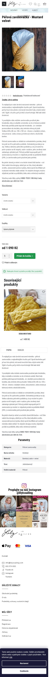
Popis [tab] (8, 350)
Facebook (9, 570)
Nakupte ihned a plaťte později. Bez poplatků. (24, 271)
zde (10, 657)
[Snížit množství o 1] (9, 257)
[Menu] (4, 4)
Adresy (5, 632)
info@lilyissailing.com (14, 563)
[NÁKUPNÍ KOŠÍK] (44, 3)
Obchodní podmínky (10, 594)
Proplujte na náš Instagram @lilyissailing (24, 491)
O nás (4, 597)
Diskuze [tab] (21, 350)
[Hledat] (35, 4)
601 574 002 (11, 566)
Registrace (6, 624)
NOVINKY (14, 10)
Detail (25, 310)
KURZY (35, 10)
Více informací (7, 186)
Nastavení (24, 663)
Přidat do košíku (24, 256)
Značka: (10, 100)
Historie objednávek (10, 628)
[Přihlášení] (38, 5)
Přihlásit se (6, 620)
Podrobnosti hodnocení (32, 96)
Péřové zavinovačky (29, 447)
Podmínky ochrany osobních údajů (15, 601)
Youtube (9, 577)
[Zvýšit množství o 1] (9, 255)
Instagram (9, 573)
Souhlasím (24, 671)
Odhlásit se (6, 636)
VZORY (25, 10)
